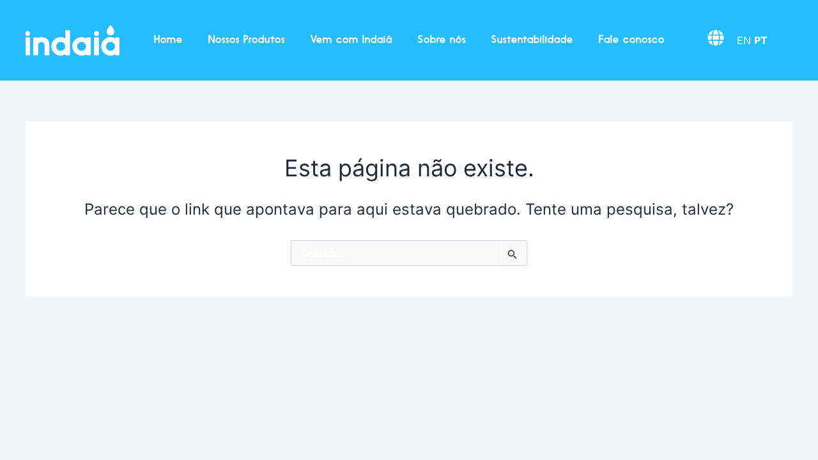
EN (744, 40)
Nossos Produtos (246, 40)
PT (761, 40)
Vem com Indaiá (351, 40)
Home (168, 40)
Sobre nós (442, 40)
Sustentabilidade (532, 40)
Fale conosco (632, 40)
